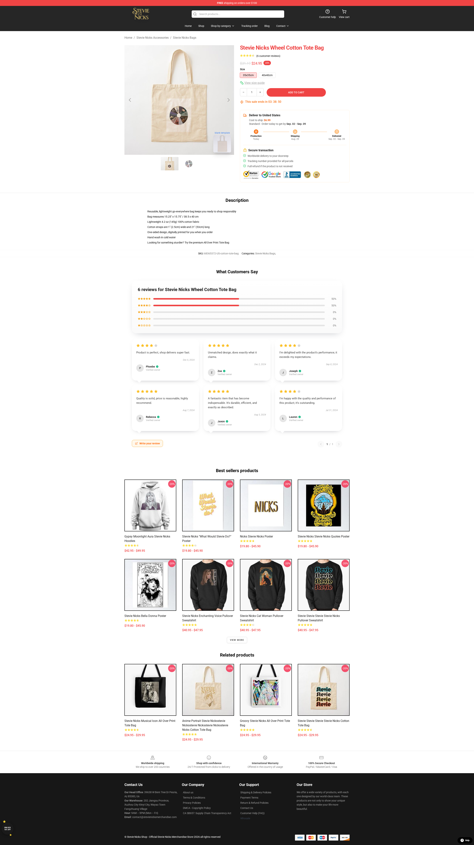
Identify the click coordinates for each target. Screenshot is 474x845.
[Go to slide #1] (169, 163)
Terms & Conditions (194, 797)
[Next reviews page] (339, 444)
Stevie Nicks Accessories (152, 37)
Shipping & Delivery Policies (255, 792)
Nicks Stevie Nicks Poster (256, 536)
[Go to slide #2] (189, 163)
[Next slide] (228, 100)
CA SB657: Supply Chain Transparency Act (207, 813)
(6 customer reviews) (268, 55)
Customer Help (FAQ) (252, 813)
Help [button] (467, 840)
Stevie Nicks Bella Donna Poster (145, 616)
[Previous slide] (130, 100)
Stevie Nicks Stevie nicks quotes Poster (323, 536)
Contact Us (246, 807)
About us (188, 792)
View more (237, 640)
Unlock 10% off (7, 829)
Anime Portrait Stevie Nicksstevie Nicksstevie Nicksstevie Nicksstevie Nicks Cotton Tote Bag (205, 725)
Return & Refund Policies (254, 802)
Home (128, 37)
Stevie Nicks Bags (184, 37)
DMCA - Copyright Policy (197, 807)
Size (242, 69)
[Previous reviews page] (321, 444)
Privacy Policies (192, 802)
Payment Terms (249, 797)
